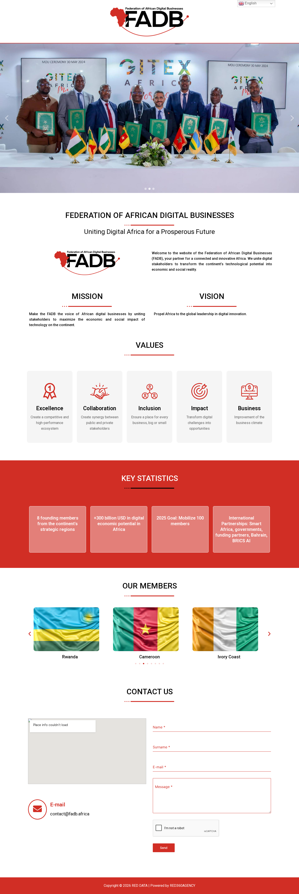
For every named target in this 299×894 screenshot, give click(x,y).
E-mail (57, 805)
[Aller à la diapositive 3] (143, 663)
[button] (6, 118)
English (250, 3)
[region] (149, 118)
